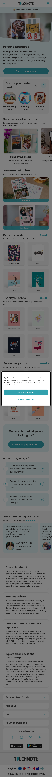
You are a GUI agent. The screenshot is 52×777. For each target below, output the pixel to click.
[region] (26, 388)
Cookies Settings (26, 399)
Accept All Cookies (25, 392)
